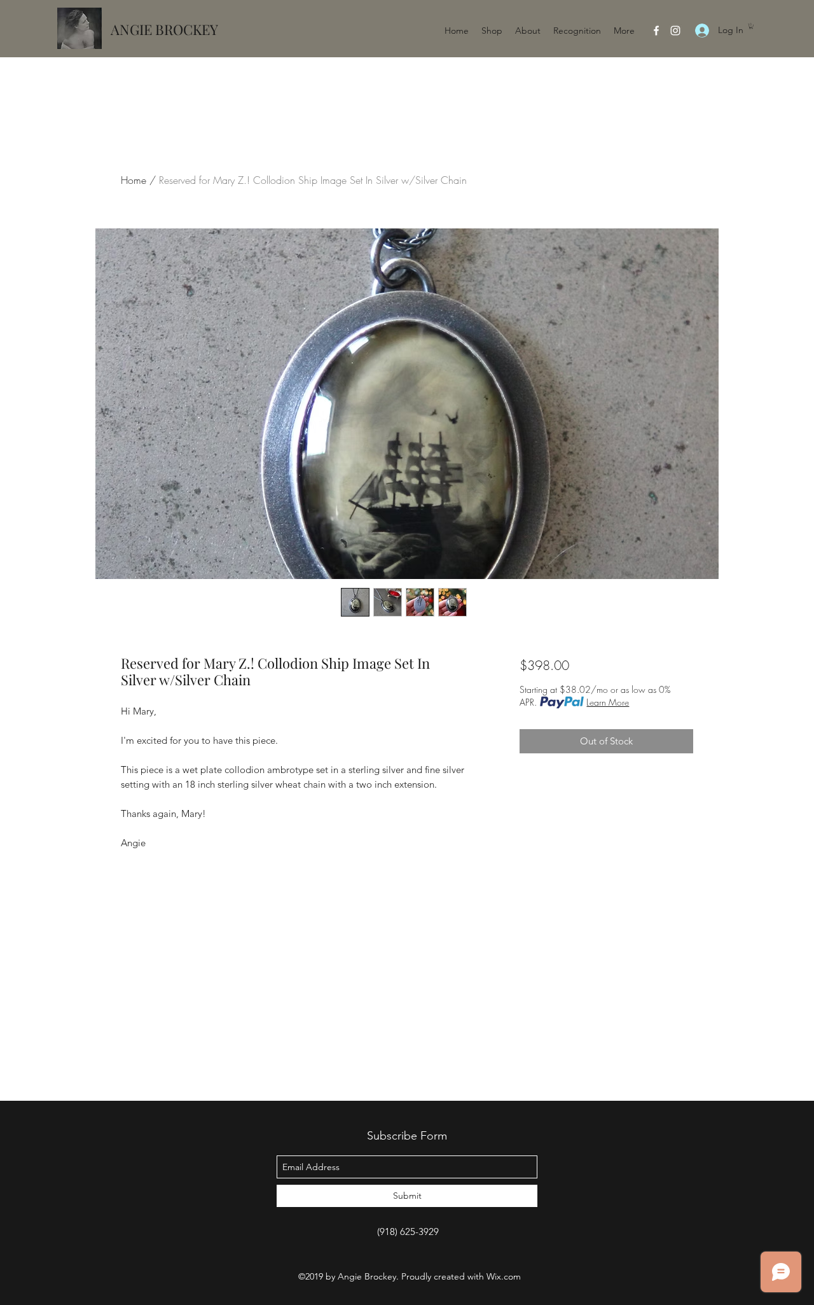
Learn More (607, 702)
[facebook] (656, 30)
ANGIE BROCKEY (164, 29)
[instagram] (675, 30)
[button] (751, 26)
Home (133, 180)
